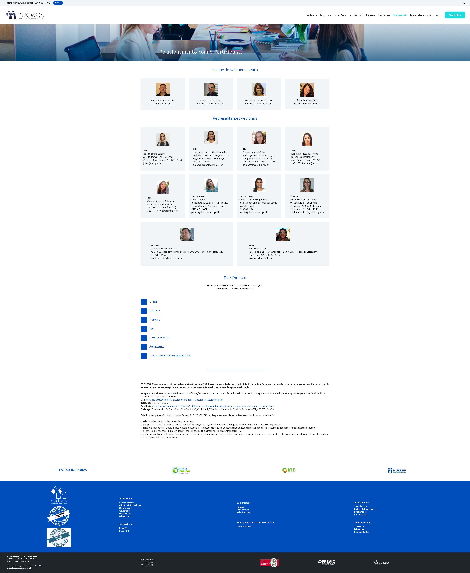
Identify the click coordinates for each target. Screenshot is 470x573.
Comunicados (243, 509)
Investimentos (361, 506)
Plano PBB (124, 531)
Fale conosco (360, 529)
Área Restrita (360, 526)
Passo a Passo (360, 514)
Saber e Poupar (244, 526)
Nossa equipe (125, 508)
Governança (124, 511)
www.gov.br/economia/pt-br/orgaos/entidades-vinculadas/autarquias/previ (184, 399)
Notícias (240, 507)
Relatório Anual (244, 512)
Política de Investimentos (366, 509)
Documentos (125, 513)
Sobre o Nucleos (126, 502)
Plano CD (123, 528)
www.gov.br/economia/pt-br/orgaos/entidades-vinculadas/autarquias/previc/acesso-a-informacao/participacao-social (213, 406)
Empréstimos (360, 512)
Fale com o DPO (126, 516)
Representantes (361, 532)
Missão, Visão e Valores (130, 505)
